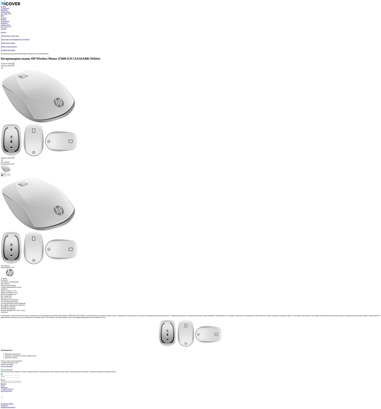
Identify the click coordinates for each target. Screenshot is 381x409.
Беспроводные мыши (8, 50)
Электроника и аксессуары (10, 36)
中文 (6, 14)
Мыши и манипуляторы (9, 46)
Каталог (3, 7)
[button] (10, 376)
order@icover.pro (6, 391)
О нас (3, 385)
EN (2, 14)
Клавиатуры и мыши (8, 43)
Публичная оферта (7, 404)
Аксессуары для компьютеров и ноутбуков (15, 39)
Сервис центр (5, 12)
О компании (5, 8)
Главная (3, 18)
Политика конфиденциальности (8, 406)
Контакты (4, 10)
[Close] (1, 368)
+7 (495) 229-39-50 (7, 389)
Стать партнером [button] (6, 366)
